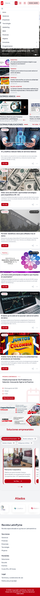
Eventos (4, 566)
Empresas (5, 544)
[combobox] (9, 3)
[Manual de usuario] (20, 3)
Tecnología (5, 547)
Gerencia (5, 537)
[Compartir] (32, 163)
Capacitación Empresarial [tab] (10, 439)
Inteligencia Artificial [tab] (25, 443)
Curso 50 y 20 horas (9, 569)
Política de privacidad (9, 581)
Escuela (4, 562)
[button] (2, 8)
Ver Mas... (16, 481)
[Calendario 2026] (24, 3)
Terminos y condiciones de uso (12, 578)
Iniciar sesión (33, 3)
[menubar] (20, 29)
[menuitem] (20, 12)
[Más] (37, 163)
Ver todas (35, 124)
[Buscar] (16, 3)
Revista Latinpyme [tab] (29, 439)
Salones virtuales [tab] (8, 443)
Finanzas (5, 541)
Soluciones (5, 559)
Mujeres (4, 550)
